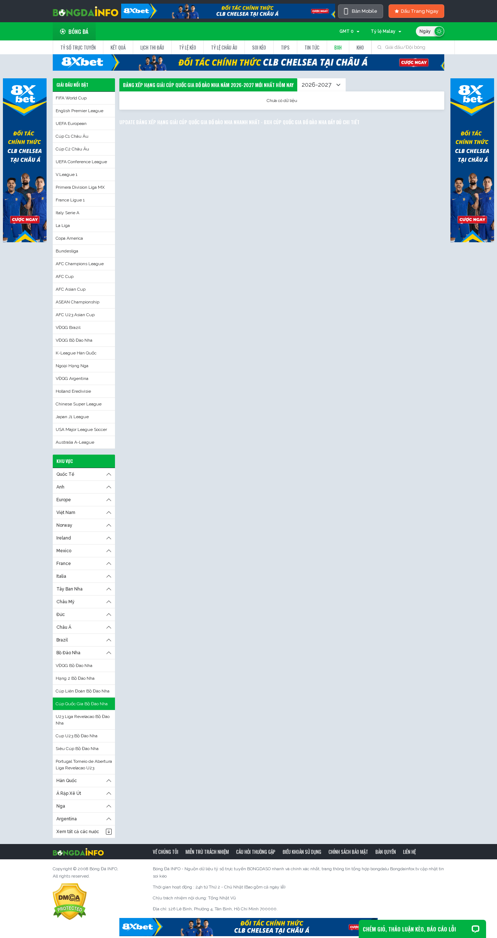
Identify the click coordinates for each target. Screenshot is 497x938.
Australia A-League (75, 442)
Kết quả (118, 47)
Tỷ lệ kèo (187, 47)
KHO (360, 47)
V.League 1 (66, 174)
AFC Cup (64, 276)
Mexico (63, 550)
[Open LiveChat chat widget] (475, 929)
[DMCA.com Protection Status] (70, 901)
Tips (285, 47)
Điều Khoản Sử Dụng (302, 851)
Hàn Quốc (66, 780)
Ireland (63, 538)
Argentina (66, 818)
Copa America (69, 238)
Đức (60, 614)
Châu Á (63, 627)
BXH (338, 47)
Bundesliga (67, 251)
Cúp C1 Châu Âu (72, 136)
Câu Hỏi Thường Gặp (255, 851)
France (63, 563)
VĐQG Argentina (72, 378)
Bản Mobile (364, 11)
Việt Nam (65, 512)
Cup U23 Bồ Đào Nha (77, 735)
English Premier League (79, 110)
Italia (61, 576)
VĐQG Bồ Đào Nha (74, 340)
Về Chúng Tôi (165, 851)
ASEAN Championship (77, 302)
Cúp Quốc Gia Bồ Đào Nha (82, 703)
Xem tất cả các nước (77, 831)
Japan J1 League (72, 416)
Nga (60, 806)
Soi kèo (259, 47)
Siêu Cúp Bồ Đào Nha (77, 748)
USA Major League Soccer (81, 429)
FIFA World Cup (71, 98)
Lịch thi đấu (152, 47)
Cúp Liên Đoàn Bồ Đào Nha (83, 691)
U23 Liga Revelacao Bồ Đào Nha (83, 720)
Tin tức (312, 47)
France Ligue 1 (70, 200)
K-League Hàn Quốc (76, 353)
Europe (63, 499)
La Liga (63, 225)
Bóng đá (78, 31)
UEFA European (71, 123)
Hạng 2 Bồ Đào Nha (75, 678)
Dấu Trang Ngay (419, 11)
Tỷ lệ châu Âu (224, 47)
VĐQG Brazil (68, 327)
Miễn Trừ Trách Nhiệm (207, 851)
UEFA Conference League (81, 161)
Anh (60, 487)
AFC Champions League (80, 263)
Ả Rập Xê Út (68, 793)
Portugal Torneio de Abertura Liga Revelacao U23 (84, 764)
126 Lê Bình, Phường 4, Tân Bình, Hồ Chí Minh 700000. (223, 908)
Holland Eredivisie (73, 391)
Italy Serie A (67, 212)
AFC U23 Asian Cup (75, 314)
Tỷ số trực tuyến (78, 47)
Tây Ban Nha (69, 589)
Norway (64, 525)
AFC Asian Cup (71, 289)
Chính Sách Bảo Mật (348, 851)
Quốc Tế (65, 474)
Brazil (62, 640)
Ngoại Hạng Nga (72, 365)
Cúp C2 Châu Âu (72, 149)
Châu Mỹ (65, 601)
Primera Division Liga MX (80, 187)
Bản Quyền (385, 851)
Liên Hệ (409, 851)
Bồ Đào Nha (68, 652)
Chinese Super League (79, 404)
